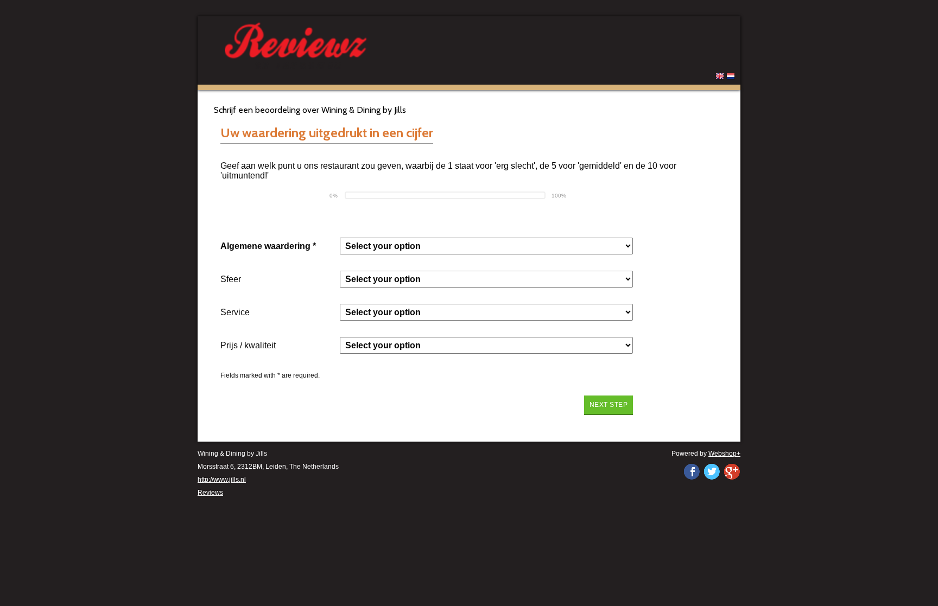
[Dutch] (730, 77)
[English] (719, 77)
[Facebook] (691, 471)
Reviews (210, 492)
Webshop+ (724, 453)
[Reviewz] (360, 44)
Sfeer (230, 279)
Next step (609, 405)
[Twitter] (711, 471)
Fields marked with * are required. (270, 375)
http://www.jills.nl (222, 479)
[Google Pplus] (731, 471)
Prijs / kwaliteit (248, 345)
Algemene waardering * (268, 246)
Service (235, 312)
